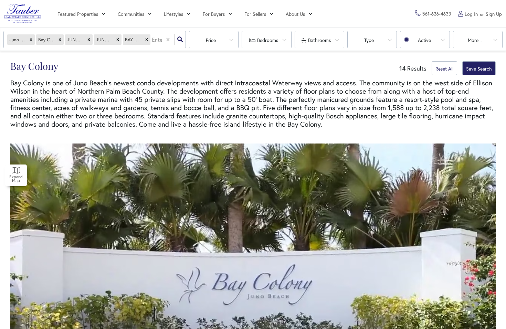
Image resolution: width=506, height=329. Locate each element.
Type (369, 40)
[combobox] (152, 40)
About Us (295, 14)
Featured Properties (77, 14)
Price (211, 40)
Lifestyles (173, 14)
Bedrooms (267, 40)
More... (475, 40)
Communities (131, 14)
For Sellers (255, 14)
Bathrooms (319, 40)
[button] (31, 39)
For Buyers (214, 14)
